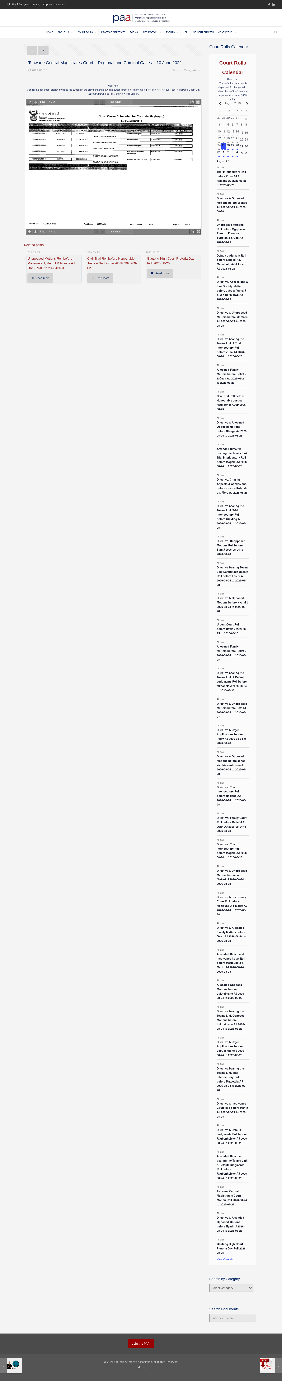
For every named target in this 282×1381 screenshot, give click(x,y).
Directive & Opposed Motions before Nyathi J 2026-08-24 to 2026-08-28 (232, 604)
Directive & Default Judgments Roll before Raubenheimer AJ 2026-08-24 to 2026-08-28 (232, 1136)
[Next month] (246, 103)
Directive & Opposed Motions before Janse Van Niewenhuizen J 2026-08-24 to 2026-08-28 (231, 765)
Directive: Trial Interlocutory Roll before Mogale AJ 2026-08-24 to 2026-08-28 (232, 850)
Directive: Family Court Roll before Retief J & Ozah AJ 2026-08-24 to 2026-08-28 (232, 824)
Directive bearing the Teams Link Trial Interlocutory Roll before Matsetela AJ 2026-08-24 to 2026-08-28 (231, 1079)
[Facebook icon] (268, 4)
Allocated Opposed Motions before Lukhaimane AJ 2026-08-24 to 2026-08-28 (231, 991)
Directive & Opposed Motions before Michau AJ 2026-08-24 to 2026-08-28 (232, 204)
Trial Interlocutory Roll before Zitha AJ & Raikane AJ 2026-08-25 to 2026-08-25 (232, 178)
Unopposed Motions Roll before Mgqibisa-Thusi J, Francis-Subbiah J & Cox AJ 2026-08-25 (231, 233)
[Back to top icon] (266, 1375)
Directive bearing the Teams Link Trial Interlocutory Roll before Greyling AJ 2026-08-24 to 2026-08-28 (231, 516)
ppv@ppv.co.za (55, 4)
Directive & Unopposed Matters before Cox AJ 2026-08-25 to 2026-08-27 (232, 710)
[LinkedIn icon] (273, 4)
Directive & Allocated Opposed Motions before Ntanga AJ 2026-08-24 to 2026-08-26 (232, 428)
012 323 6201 (33, 4)
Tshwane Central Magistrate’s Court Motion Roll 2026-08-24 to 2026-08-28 (232, 1197)
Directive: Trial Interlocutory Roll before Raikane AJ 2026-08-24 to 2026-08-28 (231, 795)
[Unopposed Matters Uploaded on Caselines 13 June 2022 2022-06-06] (271, 1365)
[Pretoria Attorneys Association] (141, 17)
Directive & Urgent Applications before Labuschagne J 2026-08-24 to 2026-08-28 (231, 1048)
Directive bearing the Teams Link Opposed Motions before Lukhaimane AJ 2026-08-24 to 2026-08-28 (231, 1019)
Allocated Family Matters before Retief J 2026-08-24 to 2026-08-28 (232, 652)
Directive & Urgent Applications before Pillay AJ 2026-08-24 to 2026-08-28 (232, 736)
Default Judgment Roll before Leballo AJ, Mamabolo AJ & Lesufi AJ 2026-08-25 (231, 261)
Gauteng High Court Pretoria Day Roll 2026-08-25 (232, 1248)
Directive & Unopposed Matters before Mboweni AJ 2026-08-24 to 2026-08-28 (232, 319)
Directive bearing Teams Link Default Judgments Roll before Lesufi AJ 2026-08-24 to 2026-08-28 (232, 576)
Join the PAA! (141, 1343)
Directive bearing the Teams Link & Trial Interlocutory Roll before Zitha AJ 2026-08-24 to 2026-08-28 (231, 347)
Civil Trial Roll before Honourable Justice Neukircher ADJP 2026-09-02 (112, 263)
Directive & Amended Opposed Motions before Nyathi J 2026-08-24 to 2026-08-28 (231, 1224)
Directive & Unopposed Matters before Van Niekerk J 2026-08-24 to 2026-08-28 (232, 877)
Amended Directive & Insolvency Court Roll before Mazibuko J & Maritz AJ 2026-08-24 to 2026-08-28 (232, 962)
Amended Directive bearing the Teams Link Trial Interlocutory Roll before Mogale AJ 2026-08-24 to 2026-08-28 (232, 457)
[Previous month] (219, 103)
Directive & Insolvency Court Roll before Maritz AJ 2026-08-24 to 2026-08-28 (232, 1109)
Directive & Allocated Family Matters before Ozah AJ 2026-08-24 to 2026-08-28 (231, 934)
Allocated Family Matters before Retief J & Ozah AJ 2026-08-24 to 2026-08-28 (232, 376)
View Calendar (225, 1259)
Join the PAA (14, 4)
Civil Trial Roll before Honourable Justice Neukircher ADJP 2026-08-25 (232, 402)
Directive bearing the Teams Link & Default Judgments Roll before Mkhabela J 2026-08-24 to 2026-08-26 (232, 681)
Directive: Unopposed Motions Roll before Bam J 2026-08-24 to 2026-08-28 (231, 547)
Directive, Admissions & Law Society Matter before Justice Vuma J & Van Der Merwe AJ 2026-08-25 (232, 290)
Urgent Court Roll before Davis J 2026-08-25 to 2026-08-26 (232, 628)
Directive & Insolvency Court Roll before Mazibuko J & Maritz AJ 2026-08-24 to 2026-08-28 (232, 905)
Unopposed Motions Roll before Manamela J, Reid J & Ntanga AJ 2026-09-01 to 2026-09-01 (51, 263)
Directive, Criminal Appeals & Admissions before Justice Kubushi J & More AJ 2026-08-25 (232, 486)
